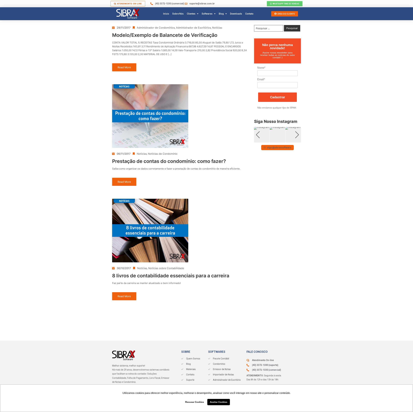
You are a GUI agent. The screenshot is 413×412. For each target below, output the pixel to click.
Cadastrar (277, 97)
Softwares (207, 13)
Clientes (191, 13)
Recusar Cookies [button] (194, 402)
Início (166, 13)
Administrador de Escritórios (193, 27)
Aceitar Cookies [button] (218, 402)
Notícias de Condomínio (162, 153)
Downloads (236, 13)
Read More (124, 67)
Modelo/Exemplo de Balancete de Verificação (164, 35)
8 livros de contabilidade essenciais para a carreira (170, 275)
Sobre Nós (178, 13)
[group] (262, 135)
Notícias (217, 27)
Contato (249, 13)
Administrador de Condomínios (156, 27)
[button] (277, 140)
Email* (261, 79)
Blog (221, 13)
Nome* (261, 67)
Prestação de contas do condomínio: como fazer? (169, 161)
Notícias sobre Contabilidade (166, 268)
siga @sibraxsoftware (279, 147)
